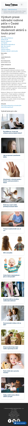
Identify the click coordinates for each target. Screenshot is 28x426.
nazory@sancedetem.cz (14, 414)
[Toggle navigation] (22, 4)
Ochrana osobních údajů (14, 418)
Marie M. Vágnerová (6, 41)
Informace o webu (14, 416)
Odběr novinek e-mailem (14, 415)
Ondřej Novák (4, 39)
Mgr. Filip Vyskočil (5, 46)
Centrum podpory (5, 49)
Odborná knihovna (12, 9)
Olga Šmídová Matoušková (8, 44)
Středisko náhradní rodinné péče (9, 51)
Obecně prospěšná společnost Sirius (13, 408)
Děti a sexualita (7, 252)
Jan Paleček (4, 43)
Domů (5, 9)
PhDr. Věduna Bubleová (7, 38)
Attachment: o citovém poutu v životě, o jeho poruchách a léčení (12, 181)
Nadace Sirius (4, 47)
